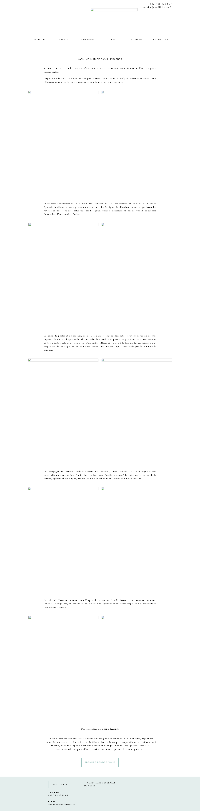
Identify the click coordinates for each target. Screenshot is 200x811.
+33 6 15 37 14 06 (160, 3)
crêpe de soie (95, 207)
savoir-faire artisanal (55, 608)
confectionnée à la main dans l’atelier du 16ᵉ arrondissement (95, 204)
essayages (54, 472)
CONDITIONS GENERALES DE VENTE (99, 784)
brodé (86, 336)
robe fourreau (128, 69)
